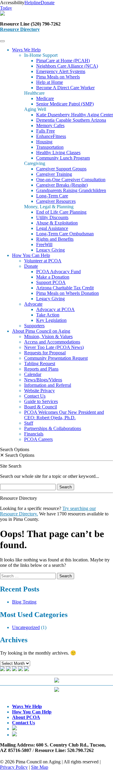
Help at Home (49, 82)
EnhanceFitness (51, 136)
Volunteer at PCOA (42, 260)
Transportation (50, 147)
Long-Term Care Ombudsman (65, 233)
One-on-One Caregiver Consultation (70, 179)
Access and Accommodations (52, 341)
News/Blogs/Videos (43, 379)
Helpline (32, 2)
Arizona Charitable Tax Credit (65, 287)
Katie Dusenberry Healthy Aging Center (74, 114)
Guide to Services (41, 401)
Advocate (33, 304)
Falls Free (45, 130)
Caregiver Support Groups (61, 168)
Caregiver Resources (56, 201)
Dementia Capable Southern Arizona (71, 120)
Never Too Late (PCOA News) (54, 347)
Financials (33, 433)
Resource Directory (20, 29)
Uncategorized (26, 627)
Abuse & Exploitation (57, 222)
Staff (28, 423)
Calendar (32, 374)
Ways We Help (26, 49)
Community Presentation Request (56, 358)
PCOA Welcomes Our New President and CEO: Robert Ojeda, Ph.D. (64, 415)
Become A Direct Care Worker (65, 87)
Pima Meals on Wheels (58, 76)
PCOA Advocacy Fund (58, 271)
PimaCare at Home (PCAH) (63, 60)
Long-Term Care (52, 195)
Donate (31, 266)
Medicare (45, 98)
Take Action (47, 314)
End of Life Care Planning (61, 212)
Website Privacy (39, 390)
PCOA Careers (38, 439)
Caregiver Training (54, 174)
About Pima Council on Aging (41, 331)
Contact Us (35, 396)
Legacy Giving (50, 249)
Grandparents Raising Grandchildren (71, 190)
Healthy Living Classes (58, 152)
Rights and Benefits (55, 239)
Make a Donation (52, 277)
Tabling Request (39, 363)
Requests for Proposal (45, 352)
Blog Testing (24, 601)
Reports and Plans (41, 368)
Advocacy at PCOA (55, 309)
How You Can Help (31, 255)
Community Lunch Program (63, 157)
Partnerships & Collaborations (52, 428)
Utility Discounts (52, 217)
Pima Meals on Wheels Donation (67, 293)
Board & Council (40, 406)
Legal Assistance (52, 228)
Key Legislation (51, 320)
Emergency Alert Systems (60, 71)
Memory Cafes (50, 125)
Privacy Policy (14, 767)
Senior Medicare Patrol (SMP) (65, 103)
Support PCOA (51, 282)
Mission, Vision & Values (48, 336)
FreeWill (44, 244)
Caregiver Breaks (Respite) (62, 185)
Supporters (34, 325)
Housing (44, 141)
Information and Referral (47, 385)
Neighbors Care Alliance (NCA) (67, 66)
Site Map (39, 767)
